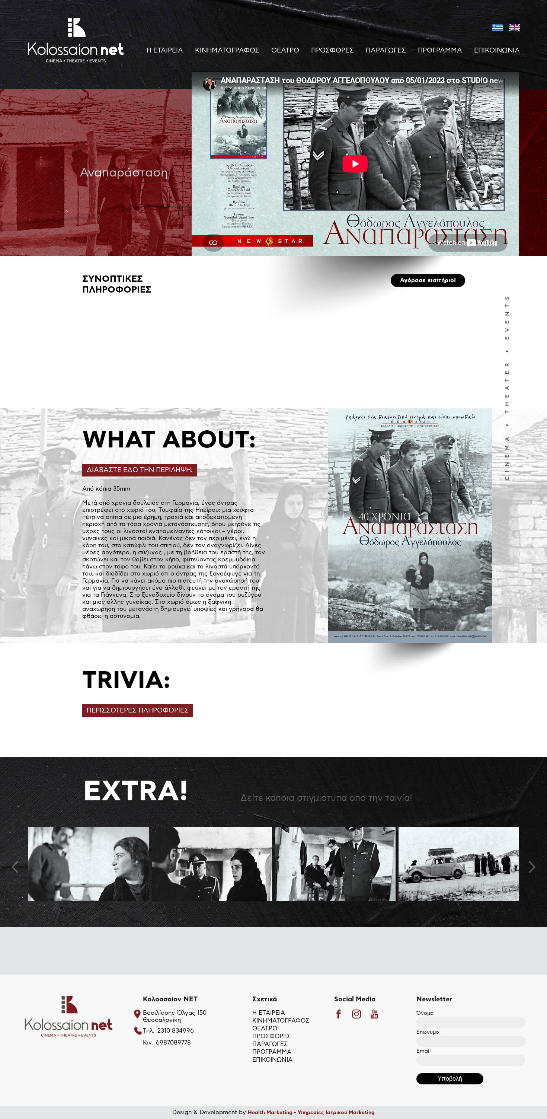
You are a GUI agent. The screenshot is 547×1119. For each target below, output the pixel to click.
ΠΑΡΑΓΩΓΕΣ (386, 50)
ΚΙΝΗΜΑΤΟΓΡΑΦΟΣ (227, 50)
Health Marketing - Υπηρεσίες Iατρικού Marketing (311, 1112)
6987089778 (173, 1043)
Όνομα (425, 1013)
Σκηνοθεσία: (100, 363)
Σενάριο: (94, 372)
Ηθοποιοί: (95, 380)
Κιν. (148, 1043)
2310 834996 (175, 1031)
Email (423, 1051)
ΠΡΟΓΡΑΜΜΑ (440, 50)
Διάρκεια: (95, 389)
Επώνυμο (427, 1032)
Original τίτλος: (103, 355)
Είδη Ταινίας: (100, 398)
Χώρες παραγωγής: (109, 406)
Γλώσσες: (95, 415)
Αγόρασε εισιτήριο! (428, 280)
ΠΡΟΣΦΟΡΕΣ (332, 50)
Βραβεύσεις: (100, 423)
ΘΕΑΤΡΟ (285, 50)
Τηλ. (148, 1031)
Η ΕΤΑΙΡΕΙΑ (165, 50)
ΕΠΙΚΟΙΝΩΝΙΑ (497, 50)
